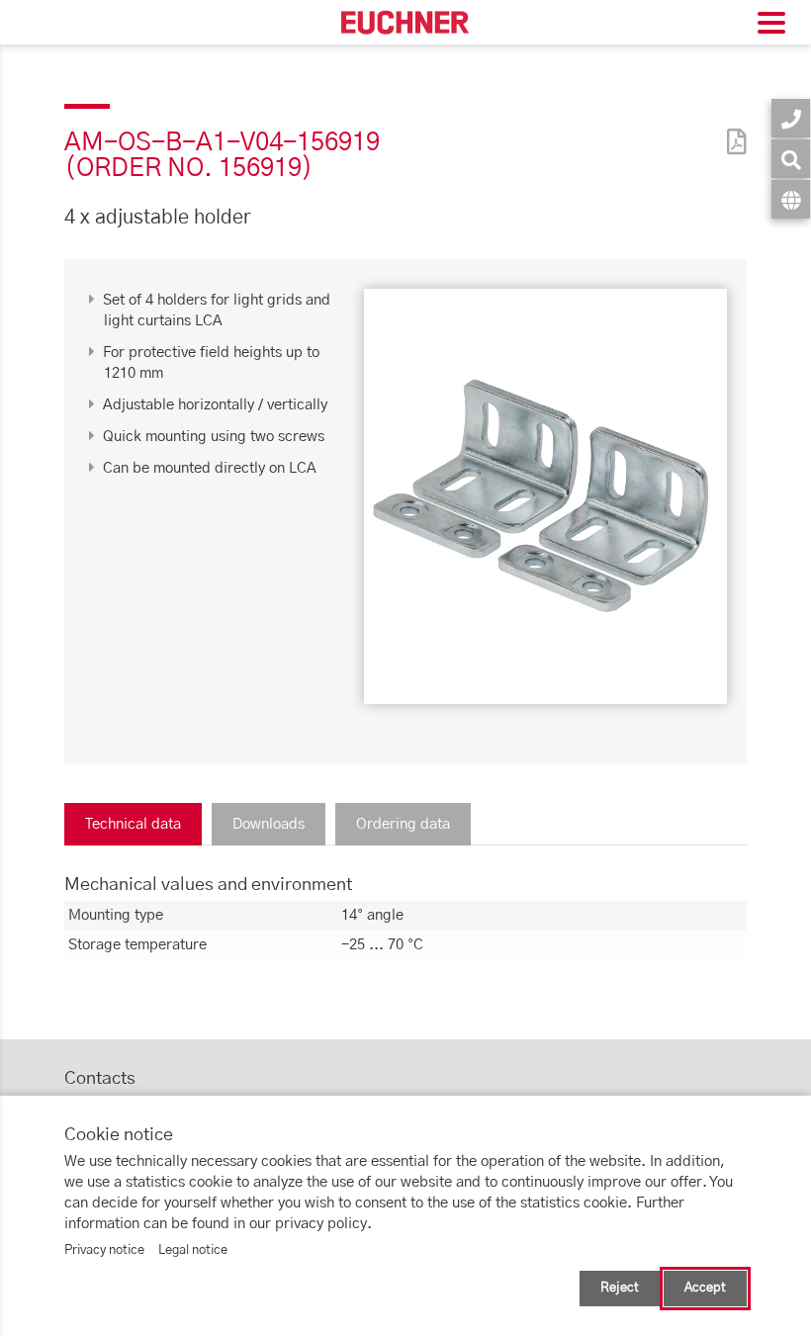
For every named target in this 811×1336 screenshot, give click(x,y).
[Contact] (790, 118)
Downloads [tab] (268, 824)
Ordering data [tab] (403, 824)
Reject (619, 1288)
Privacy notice (104, 1250)
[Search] (790, 158)
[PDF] (732, 129)
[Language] (790, 199)
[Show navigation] (771, 25)
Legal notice (192, 1250)
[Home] (405, 22)
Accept (705, 1288)
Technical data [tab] (133, 824)
